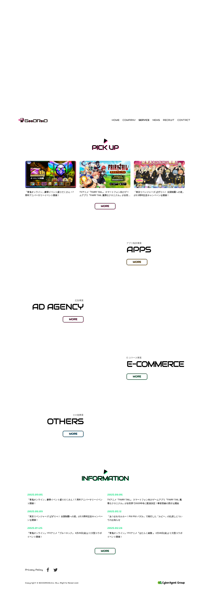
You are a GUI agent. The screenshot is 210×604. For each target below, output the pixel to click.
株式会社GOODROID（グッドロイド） (33, 120)
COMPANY (129, 120)
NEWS (156, 120)
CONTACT (183, 120)
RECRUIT (168, 120)
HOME (115, 120)
